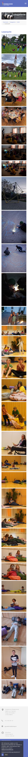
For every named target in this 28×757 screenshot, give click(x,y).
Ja (2, 754)
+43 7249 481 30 (9, 720)
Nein (6, 754)
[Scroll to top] (24, 753)
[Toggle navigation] (25, 3)
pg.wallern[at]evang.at (10, 726)
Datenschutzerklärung (7, 749)
